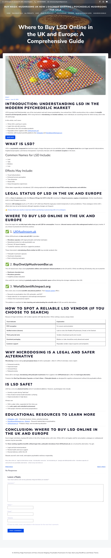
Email (10, 511)
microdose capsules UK (82, 460)
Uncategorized (61, 13)
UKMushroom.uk (33, 131)
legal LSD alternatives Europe (24, 460)
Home (8, 13)
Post (7, 97)
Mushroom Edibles (99, 13)
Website (10, 518)
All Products (29, 13)
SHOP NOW (10, 137)
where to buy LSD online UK (35, 463)
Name (10, 505)
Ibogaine (71, 13)
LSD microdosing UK (52, 460)
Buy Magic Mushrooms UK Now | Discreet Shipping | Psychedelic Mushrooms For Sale (55, 8)
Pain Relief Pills (17, 13)
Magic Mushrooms (47, 13)
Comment (11, 483)
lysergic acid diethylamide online (66, 460)
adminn (7, 99)
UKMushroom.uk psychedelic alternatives (16, 463)
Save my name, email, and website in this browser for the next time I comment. (34, 525)
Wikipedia (40, 133)
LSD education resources (39, 460)
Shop (37, 13)
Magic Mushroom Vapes (84, 13)
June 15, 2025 (14, 99)
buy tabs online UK (11, 460)
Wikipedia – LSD (12, 419)
